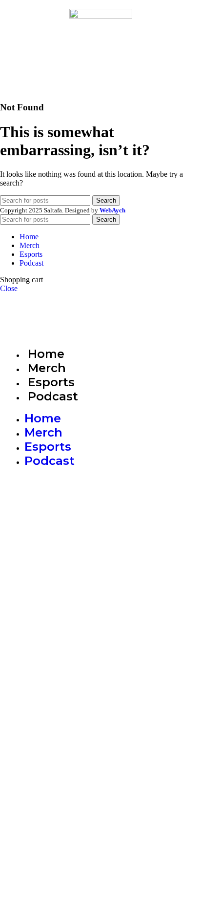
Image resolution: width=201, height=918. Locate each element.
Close (9, 288)
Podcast (53, 396)
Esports (51, 382)
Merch (47, 368)
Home (46, 354)
